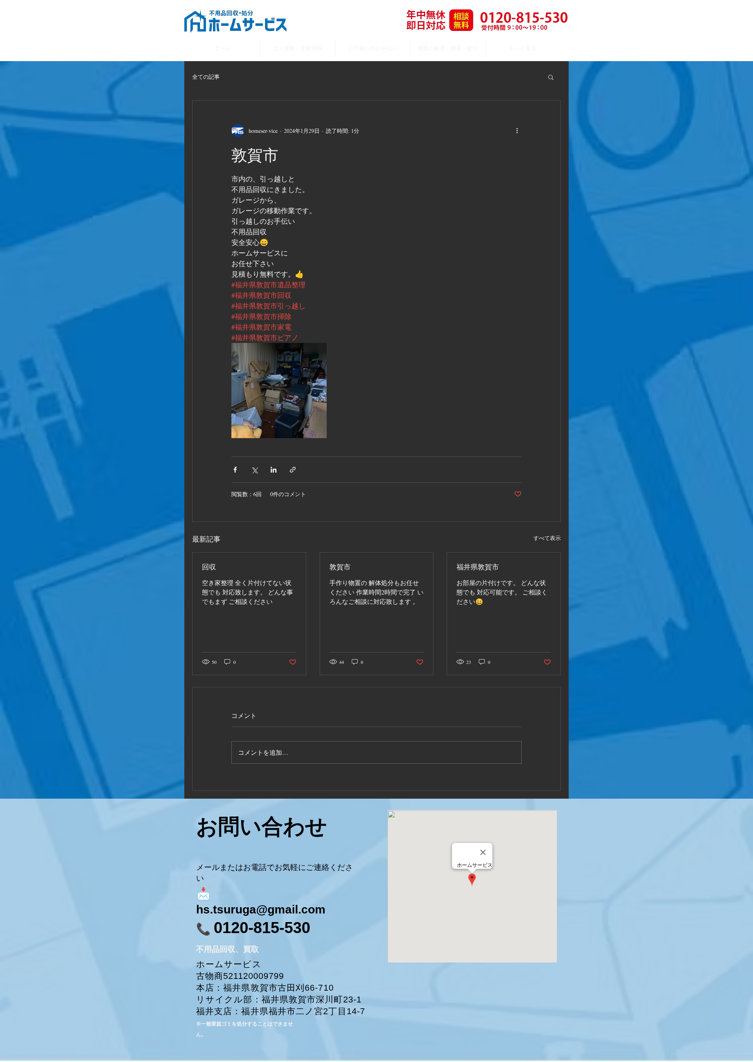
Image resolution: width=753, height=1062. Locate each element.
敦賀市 (340, 566)
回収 (209, 566)
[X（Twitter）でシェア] (254, 469)
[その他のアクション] (517, 130)
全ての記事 (206, 76)
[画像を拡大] (279, 390)
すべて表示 (547, 538)
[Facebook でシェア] (235, 469)
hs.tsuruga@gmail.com (261, 909)
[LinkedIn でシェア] (273, 469)
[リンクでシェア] (292, 469)
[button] (551, 77)
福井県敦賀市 (478, 566)
